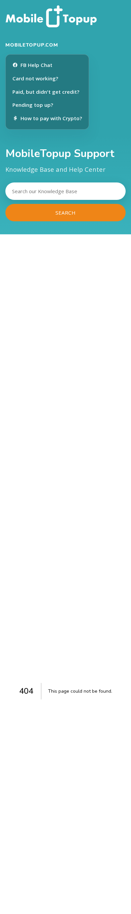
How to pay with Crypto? (51, 118)
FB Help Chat (36, 65)
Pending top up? (32, 104)
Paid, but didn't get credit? (45, 91)
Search (65, 212)
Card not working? (35, 78)
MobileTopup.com (31, 45)
